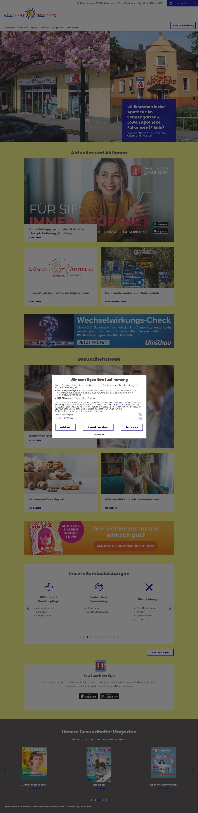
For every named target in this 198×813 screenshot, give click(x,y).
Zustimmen (132, 427)
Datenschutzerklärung (119, 404)
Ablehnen (65, 427)
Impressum (99, 434)
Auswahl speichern (98, 427)
